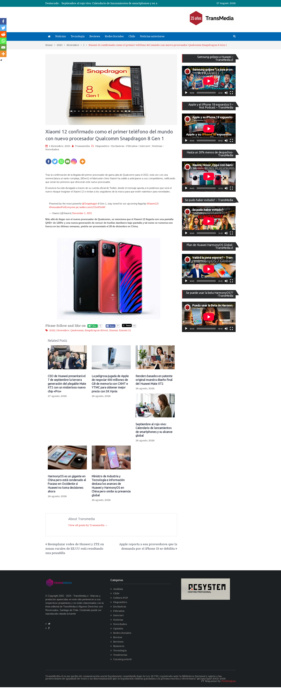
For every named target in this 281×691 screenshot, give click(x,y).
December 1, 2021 (82, 213)
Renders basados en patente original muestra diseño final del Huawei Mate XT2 (154, 379)
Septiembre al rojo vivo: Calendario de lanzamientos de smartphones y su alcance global (117, 3)
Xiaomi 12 (125, 330)
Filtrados (131, 146)
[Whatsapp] (61, 159)
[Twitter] (55, 159)
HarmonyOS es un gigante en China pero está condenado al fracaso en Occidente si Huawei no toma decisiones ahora (67, 483)
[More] (82, 159)
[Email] (67, 159)
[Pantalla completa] (231, 92)
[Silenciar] (226, 92)
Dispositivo (102, 146)
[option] (110, 3)
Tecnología (78, 36)
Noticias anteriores (152, 36)
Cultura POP (120, 597)
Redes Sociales (114, 36)
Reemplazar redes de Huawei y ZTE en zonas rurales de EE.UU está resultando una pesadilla (74, 549)
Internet (145, 146)
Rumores (118, 646)
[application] (209, 81)
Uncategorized (122, 659)
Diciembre (62, 330)
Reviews (94, 36)
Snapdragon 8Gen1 (96, 330)
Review (117, 637)
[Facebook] (48, 159)
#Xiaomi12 (152, 203)
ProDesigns (228, 681)
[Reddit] (3, 34)
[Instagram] (74, 159)
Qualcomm (77, 330)
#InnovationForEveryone (62, 207)
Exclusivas (117, 146)
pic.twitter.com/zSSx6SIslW (90, 207)
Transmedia (82, 146)
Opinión (118, 628)
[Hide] (1, 60)
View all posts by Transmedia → (87, 525)
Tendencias (120, 654)
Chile (131, 36)
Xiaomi (113, 330)
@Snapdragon (89, 203)
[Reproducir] (186, 92)
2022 (52, 330)
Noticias (60, 36)
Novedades (52, 149)
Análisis (118, 589)
